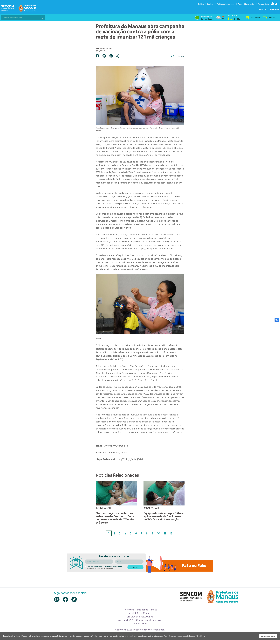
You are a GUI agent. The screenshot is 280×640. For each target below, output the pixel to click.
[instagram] (57, 599)
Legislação (274, 9)
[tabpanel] (116, 502)
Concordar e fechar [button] (268, 636)
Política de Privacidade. (113, 567)
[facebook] (65, 599)
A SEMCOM (263, 9)
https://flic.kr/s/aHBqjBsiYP (128, 459)
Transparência (263, 4)
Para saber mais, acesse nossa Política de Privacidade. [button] (184, 636)
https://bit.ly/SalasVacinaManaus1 (156, 248)
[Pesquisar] (41, 17)
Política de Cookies (205, 4)
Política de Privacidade (225, 4)
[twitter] (74, 599)
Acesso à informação (246, 4)
